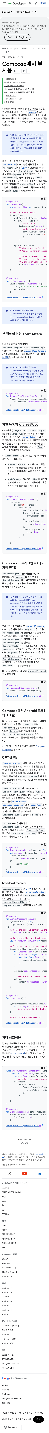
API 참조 (5, 1334)
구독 (38, 1419)
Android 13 (6, 1305)
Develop (7, 12)
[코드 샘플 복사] (45, 198)
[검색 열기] (30, 3)
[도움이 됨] (18, 57)
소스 (4, 1201)
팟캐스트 (5, 1214)
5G (3, 1247)
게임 (4, 1225)
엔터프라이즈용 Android (12, 1192)
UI (35, 12)
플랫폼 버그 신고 (8, 1355)
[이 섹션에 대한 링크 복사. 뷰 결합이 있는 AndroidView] (5, 338)
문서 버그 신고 (8, 1359)
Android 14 (7, 1301)
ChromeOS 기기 (9, 1267)
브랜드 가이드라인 (36, 1413)
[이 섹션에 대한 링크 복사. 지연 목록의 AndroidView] (41, 424)
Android (5, 1188)
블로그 (4, 1209)
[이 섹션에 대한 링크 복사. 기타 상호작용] (23, 1037)
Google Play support (10, 1363)
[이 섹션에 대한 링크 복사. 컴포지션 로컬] (20, 757)
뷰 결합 (5, 357)
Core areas (23, 12)
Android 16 (7, 1292)
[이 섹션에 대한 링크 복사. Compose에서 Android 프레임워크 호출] (17, 715)
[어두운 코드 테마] (41, 198)
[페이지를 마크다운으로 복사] (24, 71)
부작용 (28, 889)
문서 (7, 52)
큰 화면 (5, 1259)
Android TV (7, 1276)
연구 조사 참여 (8, 1368)
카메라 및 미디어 (8, 1238)
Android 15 (7, 1296)
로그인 (43, 3)
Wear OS (6, 1263)
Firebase (6, 1394)
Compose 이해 (18, 1053)
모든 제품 (6, 1403)
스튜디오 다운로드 (9, 1339)
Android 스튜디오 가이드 (12, 1325)
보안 (4, 1196)
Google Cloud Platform (12, 1398)
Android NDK (7, 1343)
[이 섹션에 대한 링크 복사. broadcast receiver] (29, 883)
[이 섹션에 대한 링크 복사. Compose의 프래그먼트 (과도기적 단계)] (19, 568)
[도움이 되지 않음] (22, 57)
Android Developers (10, 48)
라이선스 (22, 1413)
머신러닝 (5, 1230)
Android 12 (7, 1310)
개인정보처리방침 (9, 1243)
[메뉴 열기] (4, 3)
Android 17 (7, 1288)
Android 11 (6, 1314)
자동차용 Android (9, 1272)
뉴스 (4, 1205)
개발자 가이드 (7, 1330)
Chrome (5, 1390)
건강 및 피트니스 (8, 1234)
